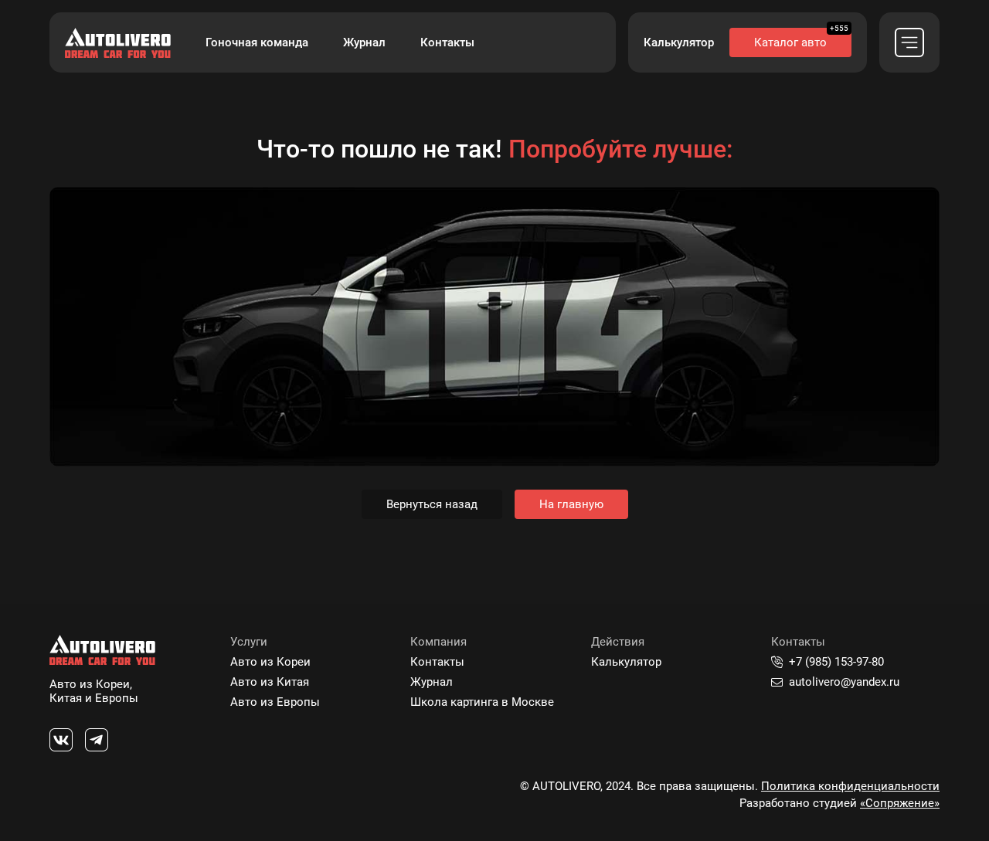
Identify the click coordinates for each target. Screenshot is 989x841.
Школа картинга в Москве (482, 702)
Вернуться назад (432, 504)
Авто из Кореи (270, 662)
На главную (571, 504)
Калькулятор (679, 42)
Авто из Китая (269, 682)
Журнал (364, 42)
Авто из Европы (275, 702)
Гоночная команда (257, 42)
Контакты (447, 42)
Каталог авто (790, 42)
